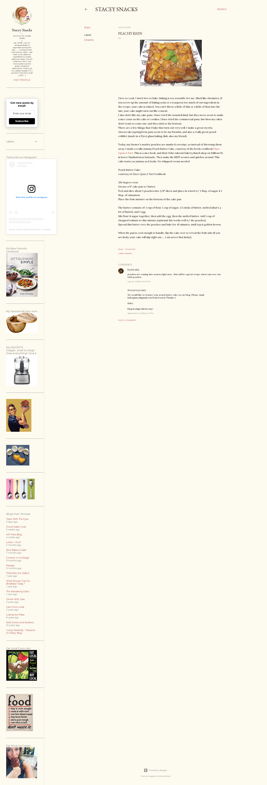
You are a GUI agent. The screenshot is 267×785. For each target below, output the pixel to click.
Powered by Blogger (158, 770)
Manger (10, 565)
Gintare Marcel (163, 776)
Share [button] (87, 27)
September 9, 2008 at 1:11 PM (140, 313)
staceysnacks (33, 229)
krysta (130, 269)
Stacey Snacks (116, 9)
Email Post (130, 249)
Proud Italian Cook (16, 526)
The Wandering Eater (17, 591)
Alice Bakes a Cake (16, 550)
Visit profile (22, 80)
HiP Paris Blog (14, 534)
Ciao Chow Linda (15, 607)
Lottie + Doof (13, 542)
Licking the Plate (15, 614)
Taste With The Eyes (17, 519)
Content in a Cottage (17, 557)
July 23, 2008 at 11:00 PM (138, 281)
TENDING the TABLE (17, 573)
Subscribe (22, 121)
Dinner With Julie (15, 599)
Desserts (89, 40)
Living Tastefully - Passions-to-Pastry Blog (21, 631)
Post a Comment (127, 320)
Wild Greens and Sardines (20, 622)
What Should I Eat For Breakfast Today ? (18, 582)
